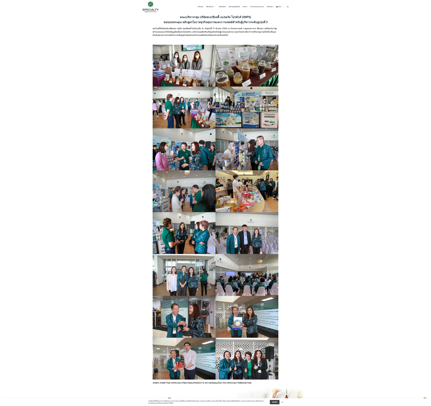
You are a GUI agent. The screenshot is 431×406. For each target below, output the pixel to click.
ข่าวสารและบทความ (257, 6)
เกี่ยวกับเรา (210, 6)
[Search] (287, 7)
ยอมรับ (274, 402)
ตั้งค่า (171, 403)
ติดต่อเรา (270, 6)
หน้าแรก (200, 6)
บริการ (245, 6)
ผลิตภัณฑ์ (222, 6)
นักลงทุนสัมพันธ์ (234, 6)
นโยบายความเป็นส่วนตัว (231, 401)
